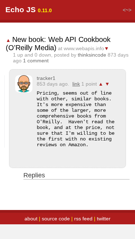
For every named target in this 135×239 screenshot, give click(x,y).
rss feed (83, 218)
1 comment (36, 60)
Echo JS (20, 9)
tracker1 (46, 78)
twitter (104, 218)
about (30, 218)
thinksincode (92, 55)
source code (56, 218)
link (76, 84)
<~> (127, 10)
